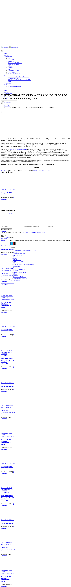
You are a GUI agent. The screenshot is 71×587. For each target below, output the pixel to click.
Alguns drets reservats (5, 237)
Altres (15, 252)
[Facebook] (10, 243)
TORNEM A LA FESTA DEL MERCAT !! (8, 269)
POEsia (15, 275)
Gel (14, 267)
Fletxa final (41, 170)
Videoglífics (16, 280)
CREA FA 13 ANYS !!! (7, 246)
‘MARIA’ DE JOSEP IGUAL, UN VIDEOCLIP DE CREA (7, 297)
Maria (15, 274)
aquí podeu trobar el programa (18, 149)
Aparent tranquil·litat (19, 253)
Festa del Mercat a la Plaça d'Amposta (23, 264)
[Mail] (14, 243)
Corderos (15, 257)
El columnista (17, 260)
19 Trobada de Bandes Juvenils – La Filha (24, 250)
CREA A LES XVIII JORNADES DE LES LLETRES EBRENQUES (7, 361)
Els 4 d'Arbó (16, 263)
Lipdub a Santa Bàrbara (19, 272)
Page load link (4, 284)
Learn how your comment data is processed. (34, 232)
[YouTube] (13, 243)
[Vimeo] (12, 243)
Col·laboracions (17, 255)
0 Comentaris (47, 170)
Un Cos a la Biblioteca (19, 277)
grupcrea (3, 170)
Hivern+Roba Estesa (19, 269)
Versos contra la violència (20, 278)
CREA (35, 170)
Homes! (15, 270)
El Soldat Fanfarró (18, 261)
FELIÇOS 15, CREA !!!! (8, 189)
